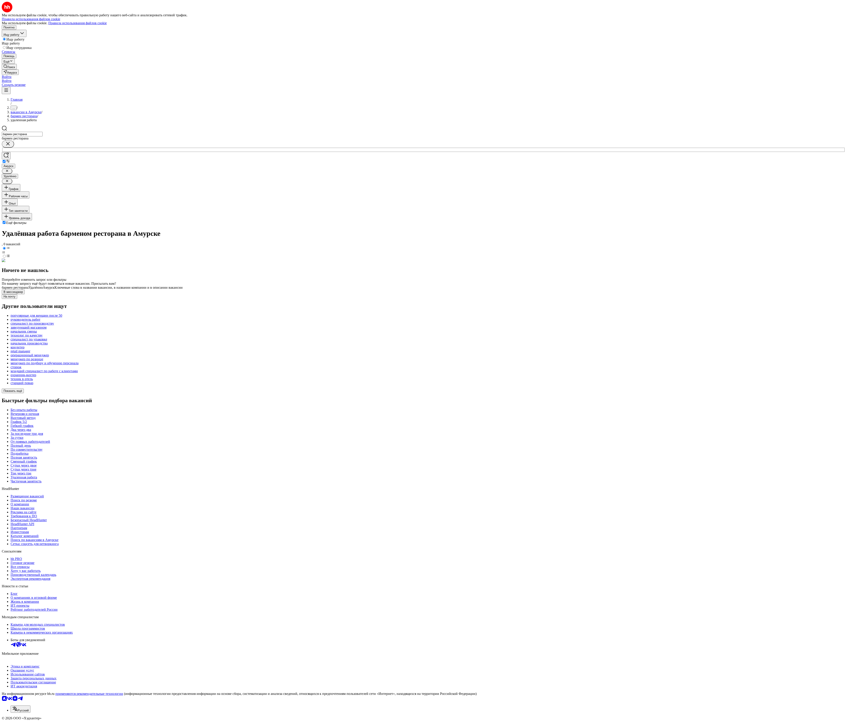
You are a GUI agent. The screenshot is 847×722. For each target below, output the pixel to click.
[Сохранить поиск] (6, 155)
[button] (6, 77)
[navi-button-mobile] (6, 90)
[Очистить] (8, 144)
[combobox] (22, 134)
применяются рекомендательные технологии (89, 694)
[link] (9, 66)
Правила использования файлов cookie (77, 23)
